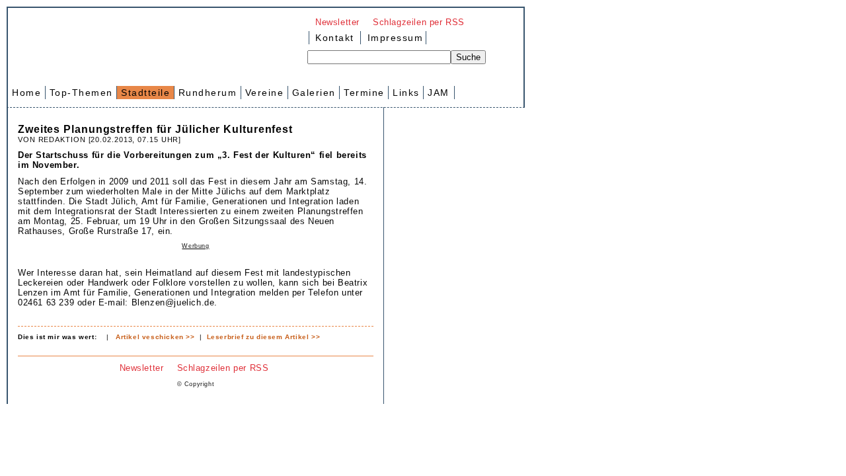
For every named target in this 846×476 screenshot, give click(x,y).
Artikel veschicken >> (155, 336)
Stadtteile (145, 92)
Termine (364, 92)
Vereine (264, 92)
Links (406, 92)
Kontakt (334, 37)
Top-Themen (81, 92)
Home (26, 92)
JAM (438, 92)
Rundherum (207, 92)
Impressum (393, 37)
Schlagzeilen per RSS (419, 22)
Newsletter (337, 22)
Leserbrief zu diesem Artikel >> (264, 336)
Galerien (314, 92)
